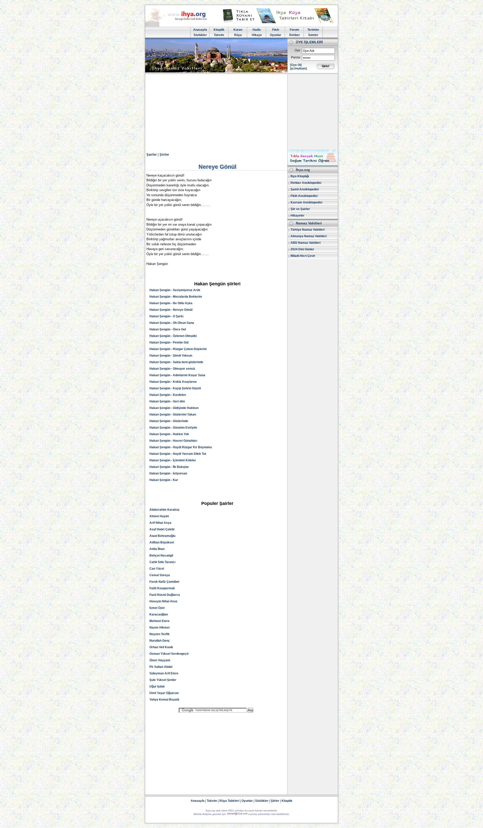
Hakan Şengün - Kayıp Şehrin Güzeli (175, 388)
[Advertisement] (241, 112)
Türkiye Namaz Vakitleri (308, 229)
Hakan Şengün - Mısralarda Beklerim (175, 296)
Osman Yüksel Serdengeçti (168, 654)
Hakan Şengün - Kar (163, 480)
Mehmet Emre (159, 621)
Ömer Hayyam (159, 660)
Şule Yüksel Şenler (162, 680)
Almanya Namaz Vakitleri (309, 236)
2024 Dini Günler (302, 249)
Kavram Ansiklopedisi (306, 202)
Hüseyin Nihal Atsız (163, 601)
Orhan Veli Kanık (161, 647)
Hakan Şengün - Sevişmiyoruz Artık (174, 290)
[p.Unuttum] (298, 68)
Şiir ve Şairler (300, 209)
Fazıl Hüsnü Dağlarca (164, 595)
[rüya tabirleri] (279, 22)
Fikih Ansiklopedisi (304, 196)
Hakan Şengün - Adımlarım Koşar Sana (177, 375)
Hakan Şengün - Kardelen (167, 395)
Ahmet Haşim (159, 516)
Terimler (313, 29)
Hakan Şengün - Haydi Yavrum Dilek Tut (177, 454)
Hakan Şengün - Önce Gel (167, 329)
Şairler (151, 154)
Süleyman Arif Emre (163, 673)
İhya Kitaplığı (300, 176)
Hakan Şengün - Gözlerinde (168, 421)
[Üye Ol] (296, 65)
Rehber (294, 35)
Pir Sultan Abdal (160, 667)
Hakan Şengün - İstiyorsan (168, 473)
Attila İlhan (157, 549)
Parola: (296, 57)
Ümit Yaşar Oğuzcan (164, 693)
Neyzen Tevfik (159, 634)
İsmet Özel (157, 608)
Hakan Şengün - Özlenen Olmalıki (173, 336)
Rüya (238, 35)
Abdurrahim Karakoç (164, 509)
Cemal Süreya (159, 575)
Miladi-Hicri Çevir (303, 256)
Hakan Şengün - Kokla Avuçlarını (172, 382)
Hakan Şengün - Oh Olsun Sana (171, 323)
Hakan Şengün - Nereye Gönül (170, 310)
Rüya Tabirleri (229, 801)
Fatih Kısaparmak (162, 588)
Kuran (237, 29)
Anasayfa (200, 29)
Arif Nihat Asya (160, 523)
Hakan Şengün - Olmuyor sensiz (172, 368)
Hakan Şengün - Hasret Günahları (173, 440)
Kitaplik (219, 29)
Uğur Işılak (157, 686)
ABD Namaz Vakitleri (305, 243)
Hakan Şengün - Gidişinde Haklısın (173, 408)
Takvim (219, 35)
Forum (294, 29)
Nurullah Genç (159, 640)
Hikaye (257, 35)
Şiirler (164, 154)
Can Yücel (156, 568)
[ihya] (180, 25)
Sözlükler (200, 35)
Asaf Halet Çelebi (161, 529)
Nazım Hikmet (159, 627)
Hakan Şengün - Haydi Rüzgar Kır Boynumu (180, 447)
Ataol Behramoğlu (162, 536)
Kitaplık (286, 801)
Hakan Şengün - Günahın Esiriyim (173, 427)
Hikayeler (297, 215)
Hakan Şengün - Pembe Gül (168, 342)
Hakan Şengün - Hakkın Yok (169, 434)
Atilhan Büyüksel (161, 542)
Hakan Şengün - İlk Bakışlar (169, 467)
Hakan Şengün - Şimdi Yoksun (170, 355)
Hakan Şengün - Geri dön (167, 401)
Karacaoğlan (158, 614)
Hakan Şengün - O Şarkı (166, 316)
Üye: (298, 50)
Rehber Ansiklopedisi (306, 183)
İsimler (313, 35)
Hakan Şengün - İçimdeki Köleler (172, 460)
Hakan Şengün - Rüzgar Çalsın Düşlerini (178, 349)
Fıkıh (275, 29)
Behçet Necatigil (161, 555)
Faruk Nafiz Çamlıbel (164, 581)
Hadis (257, 29)
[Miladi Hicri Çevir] (313, 163)
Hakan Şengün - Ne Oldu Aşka (170, 303)
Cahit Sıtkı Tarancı (162, 562)
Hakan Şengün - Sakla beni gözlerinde (176, 362)
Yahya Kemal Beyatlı (164, 699)
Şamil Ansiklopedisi (305, 189)
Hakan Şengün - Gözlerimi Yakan (172, 414)
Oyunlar (275, 35)
